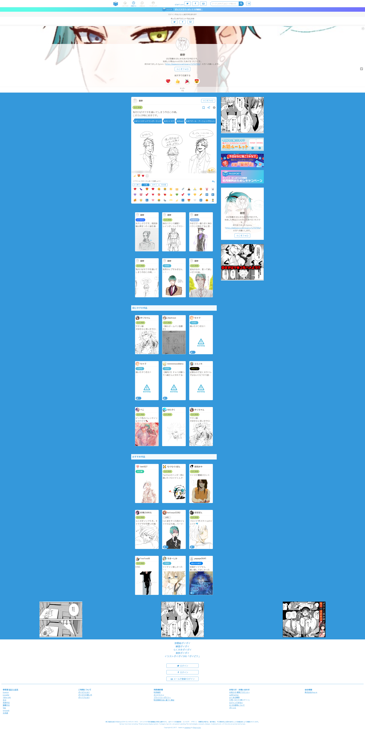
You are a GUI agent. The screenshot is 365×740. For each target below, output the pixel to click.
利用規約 (157, 692)
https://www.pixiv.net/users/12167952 (183, 64)
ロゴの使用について (237, 705)
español (6, 695)
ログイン (184, 665)
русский (6, 710)
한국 (4, 700)
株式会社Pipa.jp (311, 692)
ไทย (4, 708)
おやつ (154, 185)
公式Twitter (234, 695)
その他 (163, 185)
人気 (145, 185)
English (6, 692)
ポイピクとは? (84, 692)
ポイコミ (232, 707)
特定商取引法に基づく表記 (164, 700)
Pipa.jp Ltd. (197, 727)
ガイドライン (159, 695)
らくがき (137, 107)
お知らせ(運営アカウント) (239, 692)
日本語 (5, 713)
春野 (182, 54)
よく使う (136, 185)
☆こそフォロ (182, 69)
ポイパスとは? (84, 697)
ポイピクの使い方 (85, 695)
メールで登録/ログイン (184, 679)
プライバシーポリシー (162, 697)
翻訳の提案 (13, 689)
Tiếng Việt (7, 697)
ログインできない (236, 702)
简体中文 (6, 702)
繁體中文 (6, 705)
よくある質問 (234, 697)
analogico (187, 727)
